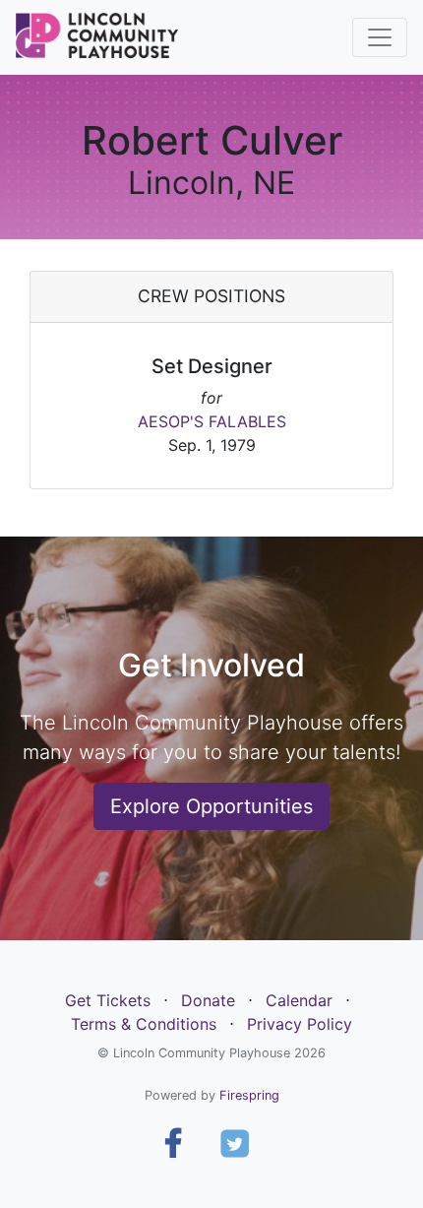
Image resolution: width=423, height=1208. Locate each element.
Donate (208, 1000)
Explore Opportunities (211, 806)
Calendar (299, 1000)
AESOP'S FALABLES (212, 421)
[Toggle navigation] (379, 37)
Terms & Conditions (143, 1024)
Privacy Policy (299, 1024)
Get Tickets (108, 1000)
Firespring (249, 1095)
